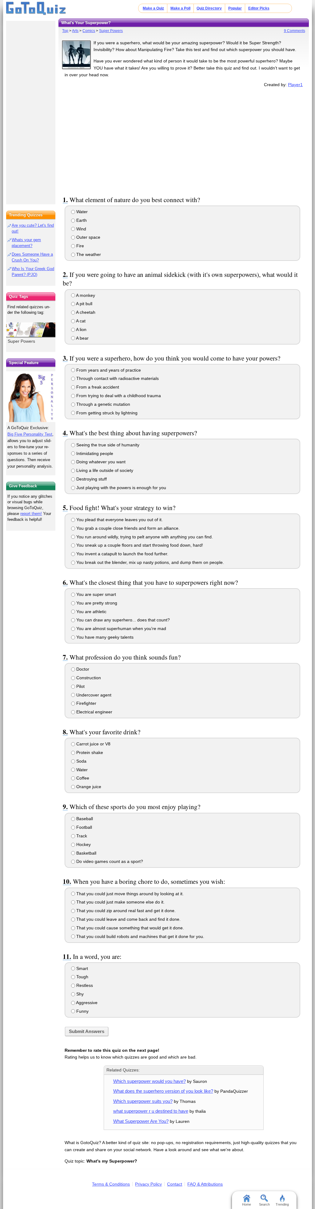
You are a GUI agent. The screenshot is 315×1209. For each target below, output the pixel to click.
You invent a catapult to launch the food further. (121, 553)
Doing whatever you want (100, 461)
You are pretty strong (96, 603)
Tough (81, 976)
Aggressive (86, 1002)
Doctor (82, 669)
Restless (84, 985)
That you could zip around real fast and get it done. (125, 910)
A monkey (85, 295)
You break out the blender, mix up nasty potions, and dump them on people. (149, 562)
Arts (75, 31)
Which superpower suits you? (143, 1101)
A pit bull (83, 303)
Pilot (80, 686)
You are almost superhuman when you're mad (120, 628)
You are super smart (95, 594)
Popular (235, 8)
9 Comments (294, 31)
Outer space (87, 237)
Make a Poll (180, 8)
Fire (79, 245)
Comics (88, 31)
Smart (81, 968)
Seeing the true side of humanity (107, 444)
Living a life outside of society (104, 470)
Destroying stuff (91, 479)
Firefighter (85, 703)
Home (246, 1204)
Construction (88, 677)
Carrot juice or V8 (92, 743)
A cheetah (85, 312)
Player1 (295, 84)
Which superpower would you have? (149, 1081)
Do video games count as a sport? (109, 861)
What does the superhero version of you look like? (163, 1091)
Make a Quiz (153, 8)
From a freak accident (97, 387)
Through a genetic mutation (102, 404)
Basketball (85, 853)
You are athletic (90, 611)
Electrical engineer (93, 711)
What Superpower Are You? (141, 1121)
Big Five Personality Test (29, 434)
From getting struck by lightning (106, 412)
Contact (174, 1184)
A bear (82, 338)
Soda (80, 761)
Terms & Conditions (111, 1184)
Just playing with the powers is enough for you (120, 487)
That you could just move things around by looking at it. (129, 893)
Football (83, 827)
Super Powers (111, 31)
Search (264, 1204)
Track (81, 835)
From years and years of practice (108, 370)
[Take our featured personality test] (30, 396)
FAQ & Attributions (205, 1184)
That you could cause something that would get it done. (129, 927)
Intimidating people (94, 453)
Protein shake (89, 752)
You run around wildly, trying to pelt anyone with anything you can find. (144, 536)
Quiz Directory (209, 8)
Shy (79, 994)
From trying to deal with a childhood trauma (118, 395)
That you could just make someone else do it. (120, 902)
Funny (82, 1011)
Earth (81, 220)
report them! (31, 513)
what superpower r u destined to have (150, 1111)
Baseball (84, 818)
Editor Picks (258, 8)
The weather (88, 254)
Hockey (83, 844)
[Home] (36, 8)
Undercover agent (93, 694)
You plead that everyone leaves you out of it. (119, 519)
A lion (80, 329)
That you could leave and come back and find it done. (128, 919)
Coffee (82, 778)
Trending (282, 1204)
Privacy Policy (148, 1184)
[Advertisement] (184, 141)
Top (65, 31)
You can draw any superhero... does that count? (122, 619)
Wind (80, 228)
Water (81, 211)
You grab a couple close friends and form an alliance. (127, 528)
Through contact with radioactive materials (117, 378)
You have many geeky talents (104, 637)
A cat (80, 320)
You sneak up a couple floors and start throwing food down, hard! (139, 545)
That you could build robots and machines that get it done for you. (139, 936)
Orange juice (88, 786)
